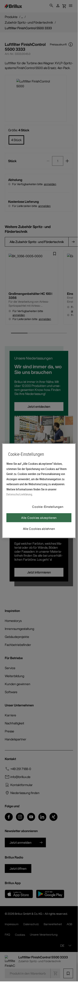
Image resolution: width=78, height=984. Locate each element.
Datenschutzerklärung (19, 494)
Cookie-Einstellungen (47, 506)
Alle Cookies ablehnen (39, 528)
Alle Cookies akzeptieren (39, 517)
